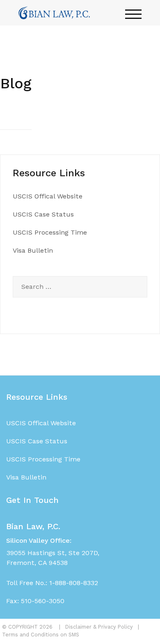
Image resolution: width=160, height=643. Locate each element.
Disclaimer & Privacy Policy (99, 627)
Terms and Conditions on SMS (40, 634)
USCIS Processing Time (50, 232)
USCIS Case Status (43, 214)
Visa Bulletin (33, 250)
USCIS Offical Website (47, 196)
